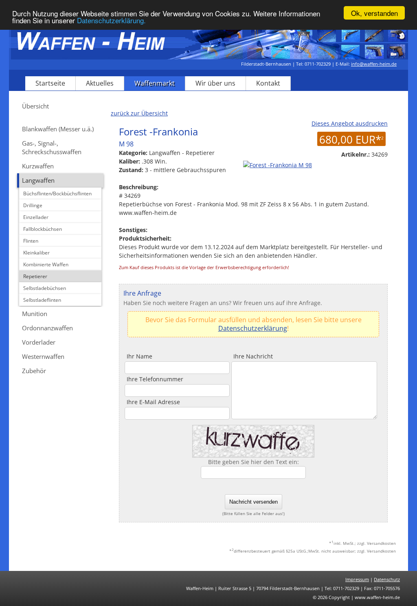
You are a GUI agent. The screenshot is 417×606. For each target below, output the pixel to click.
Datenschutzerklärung (252, 328)
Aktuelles (100, 83)
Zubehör (34, 371)
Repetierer (35, 276)
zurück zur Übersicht (139, 113)
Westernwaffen (43, 356)
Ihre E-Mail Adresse (153, 402)
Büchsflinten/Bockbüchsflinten (57, 193)
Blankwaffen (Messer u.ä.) (58, 129)
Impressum (357, 579)
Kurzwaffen (38, 166)
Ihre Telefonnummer (155, 379)
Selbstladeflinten (42, 299)
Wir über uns (215, 83)
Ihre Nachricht (253, 356)
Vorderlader (38, 342)
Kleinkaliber (36, 252)
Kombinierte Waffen (45, 264)
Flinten (30, 240)
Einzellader (35, 217)
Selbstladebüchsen (44, 288)
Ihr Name (139, 356)
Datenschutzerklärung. (111, 20)
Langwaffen (38, 180)
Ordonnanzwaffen (47, 328)
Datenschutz (387, 579)
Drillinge (32, 205)
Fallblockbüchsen (42, 229)
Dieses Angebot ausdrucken (350, 123)
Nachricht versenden (253, 502)
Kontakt (268, 83)
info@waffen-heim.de (374, 64)
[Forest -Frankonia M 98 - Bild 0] (276, 165)
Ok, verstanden (374, 13)
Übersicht (35, 106)
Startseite (50, 83)
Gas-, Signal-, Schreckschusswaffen (51, 147)
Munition (34, 314)
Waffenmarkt (154, 83)
